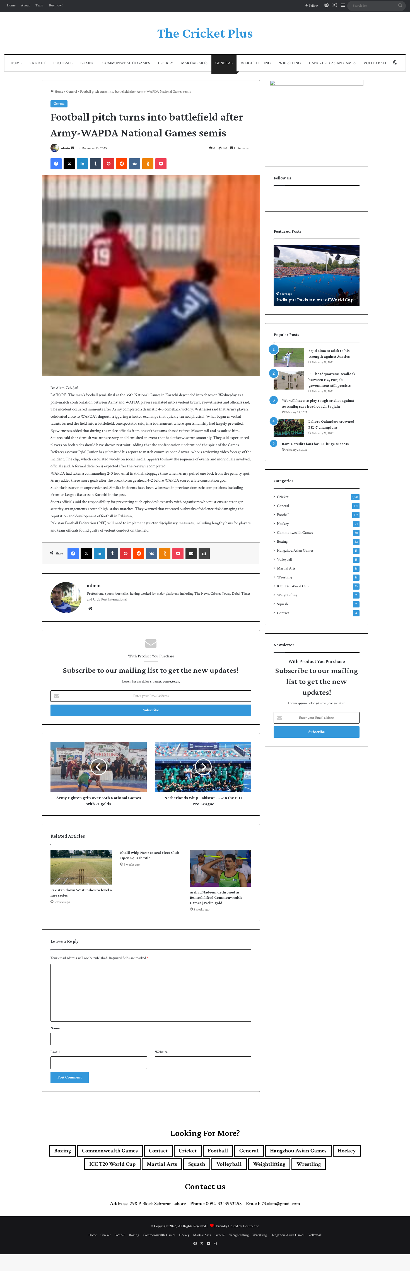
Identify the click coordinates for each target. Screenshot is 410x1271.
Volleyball (375, 63)
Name (55, 1028)
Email (55, 1052)
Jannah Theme (117, 1265)
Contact (283, 613)
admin (65, 148)
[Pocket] (161, 163)
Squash (282, 604)
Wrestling (290, 63)
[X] (69, 163)
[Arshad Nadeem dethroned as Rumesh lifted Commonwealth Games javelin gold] (220, 868)
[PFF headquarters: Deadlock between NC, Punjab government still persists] (289, 380)
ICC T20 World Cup (292, 586)
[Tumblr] (95, 163)
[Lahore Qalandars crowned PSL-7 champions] (289, 428)
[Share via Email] (191, 553)
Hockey (165, 63)
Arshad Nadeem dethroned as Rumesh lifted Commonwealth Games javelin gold (216, 897)
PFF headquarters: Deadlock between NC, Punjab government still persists (331, 379)
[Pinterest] (108, 163)
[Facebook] (56, 163)
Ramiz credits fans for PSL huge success (315, 443)
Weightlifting (255, 63)
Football (63, 63)
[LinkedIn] (82, 163)
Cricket (37, 63)
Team (39, 5)
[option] (317, 275)
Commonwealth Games (126, 63)
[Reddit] (121, 163)
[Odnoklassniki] (147, 163)
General (224, 63)
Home (11, 5)
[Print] (204, 553)
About (25, 5)
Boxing (87, 63)
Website (161, 1052)
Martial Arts (194, 63)
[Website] (90, 608)
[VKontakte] (134, 163)
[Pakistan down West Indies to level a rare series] (81, 867)
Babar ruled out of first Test (306, 299)
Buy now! (56, 5)
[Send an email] (72, 148)
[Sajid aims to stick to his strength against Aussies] (289, 357)
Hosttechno (251, 1226)
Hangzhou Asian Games (332, 63)
